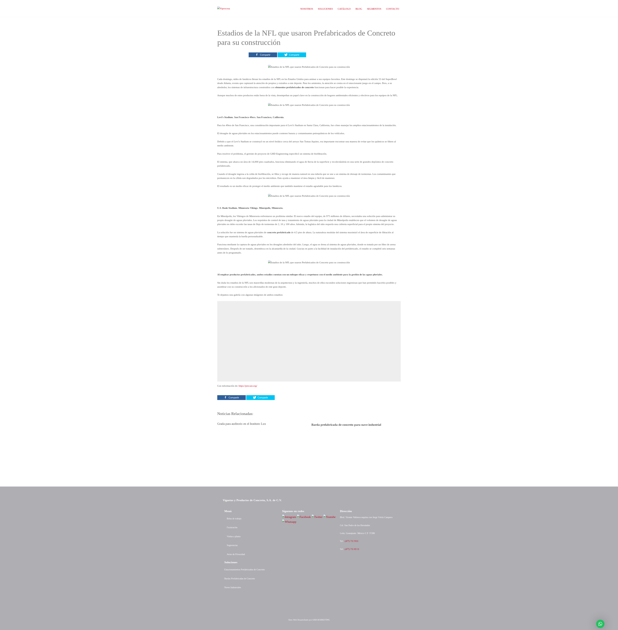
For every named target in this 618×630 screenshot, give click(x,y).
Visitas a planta (233, 536)
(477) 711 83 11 (352, 549)
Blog (359, 9)
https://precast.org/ (248, 386)
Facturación (232, 527)
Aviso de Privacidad (236, 554)
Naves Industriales (232, 587)
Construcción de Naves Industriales (240, 605)
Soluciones (325, 9)
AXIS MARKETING (321, 620)
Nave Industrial (231, 596)
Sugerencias (232, 545)
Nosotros (306, 9)
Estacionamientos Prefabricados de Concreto (244, 569)
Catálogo (344, 9)
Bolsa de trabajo (234, 518)
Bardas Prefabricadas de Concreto (239, 578)
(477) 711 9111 (351, 541)
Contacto (392, 9)
